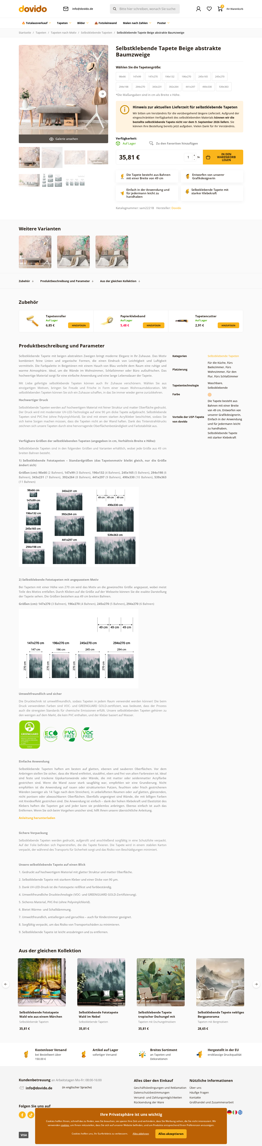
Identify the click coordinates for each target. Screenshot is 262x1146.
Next (102, 94)
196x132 (169, 76)
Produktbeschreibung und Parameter (65, 281)
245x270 (219, 76)
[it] (235, 1112)
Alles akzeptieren (171, 1134)
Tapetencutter (206, 316)
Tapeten (41, 32)
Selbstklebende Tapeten (96, 32)
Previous (6, 984)
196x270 (186, 76)
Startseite (25, 32)
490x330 (207, 86)
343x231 (157, 86)
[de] (229, 1112)
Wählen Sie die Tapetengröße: (139, 67)
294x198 (123, 86)
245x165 (203, 76)
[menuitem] (36, 23)
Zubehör (24, 281)
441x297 (190, 86)
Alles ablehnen (141, 1133)
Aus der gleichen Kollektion (118, 281)
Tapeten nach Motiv (63, 32)
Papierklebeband (132, 316)
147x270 (153, 76)
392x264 (173, 86)
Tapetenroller (56, 316)
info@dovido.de (38, 1088)
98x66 (122, 76)
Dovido (176, 208)
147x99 (137, 76)
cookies (65, 1125)
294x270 (140, 86)
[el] (240, 1112)
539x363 (223, 86)
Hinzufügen (79, 325)
